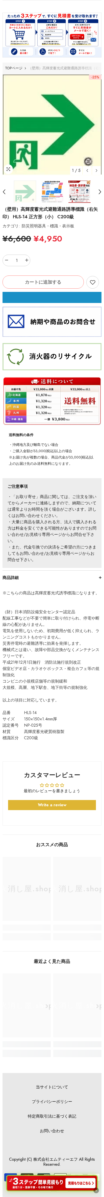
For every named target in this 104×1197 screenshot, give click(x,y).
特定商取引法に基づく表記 (52, 1116)
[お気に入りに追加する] (92, 282)
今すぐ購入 (52, 297)
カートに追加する (43, 282)
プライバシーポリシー (52, 1101)
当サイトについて (52, 1087)
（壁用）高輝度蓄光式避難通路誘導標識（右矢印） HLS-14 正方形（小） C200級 (50, 213)
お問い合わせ (52, 1131)
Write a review (52, 805)
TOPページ (13, 68)
